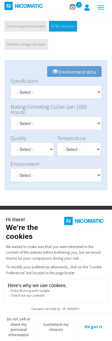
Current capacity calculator (26, 26)
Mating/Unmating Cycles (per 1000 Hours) (48, 109)
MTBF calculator (63, 26)
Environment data (77, 72)
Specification (24, 81)
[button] (87, 9)
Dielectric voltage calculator (26, 44)
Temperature (71, 138)
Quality (18, 138)
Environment (24, 164)
